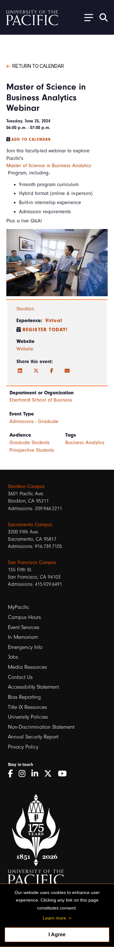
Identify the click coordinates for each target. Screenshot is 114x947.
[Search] (103, 17)
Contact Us (20, 677)
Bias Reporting (24, 697)
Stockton (25, 309)
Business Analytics (84, 442)
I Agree (57, 934)
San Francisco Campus (32, 562)
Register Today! (45, 329)
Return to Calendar (38, 65)
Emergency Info (25, 647)
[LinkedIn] (19, 371)
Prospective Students (32, 450)
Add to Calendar (31, 139)
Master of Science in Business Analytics (48, 165)
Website (24, 349)
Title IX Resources (27, 707)
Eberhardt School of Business (41, 400)
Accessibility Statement (33, 687)
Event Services (23, 627)
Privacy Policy (23, 747)
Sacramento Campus (30, 524)
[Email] (67, 371)
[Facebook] (51, 371)
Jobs (13, 657)
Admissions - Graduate (34, 421)
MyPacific (18, 607)
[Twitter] (36, 371)
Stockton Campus (26, 486)
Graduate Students (30, 442)
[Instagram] (24, 774)
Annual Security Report (33, 737)
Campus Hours (24, 617)
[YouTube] (64, 774)
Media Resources (27, 667)
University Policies (28, 717)
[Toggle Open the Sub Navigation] (86, 17)
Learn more (54, 918)
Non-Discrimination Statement (41, 727)
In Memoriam (23, 637)
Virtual (53, 320)
